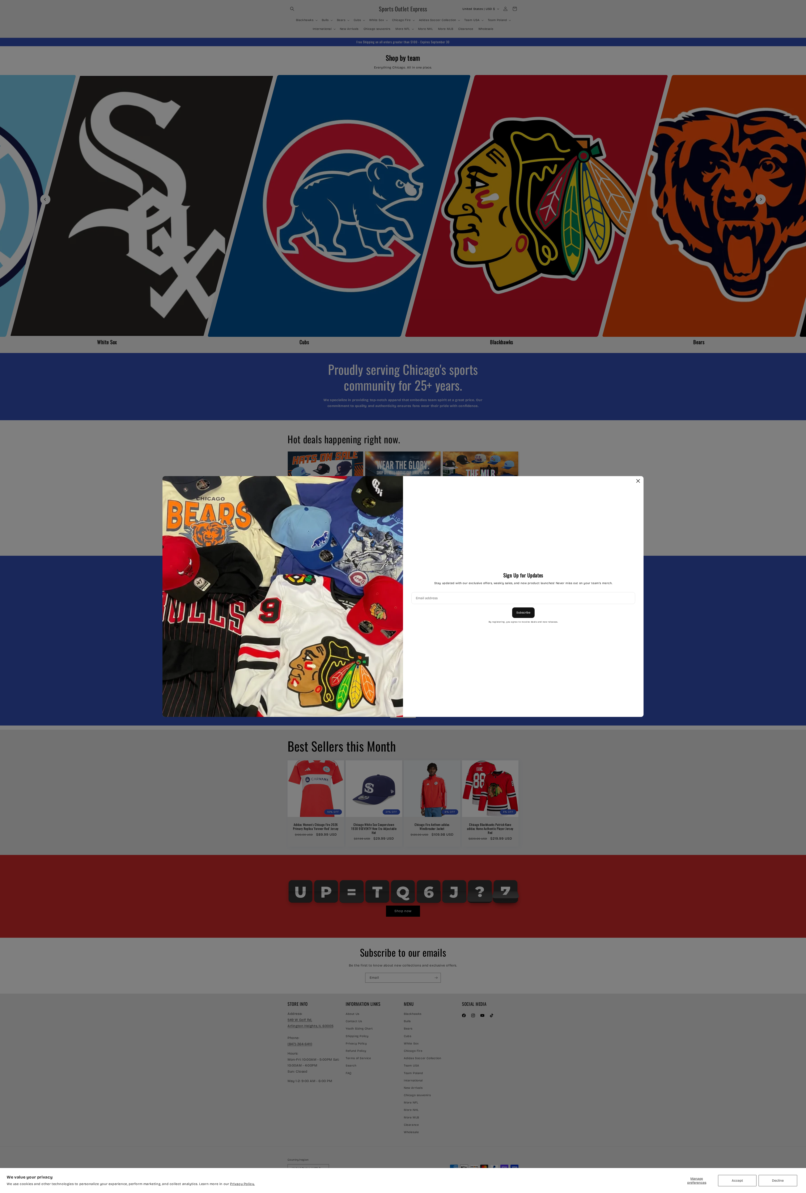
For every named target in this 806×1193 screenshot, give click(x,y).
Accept (737, 1180)
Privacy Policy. (242, 1184)
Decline (778, 1180)
